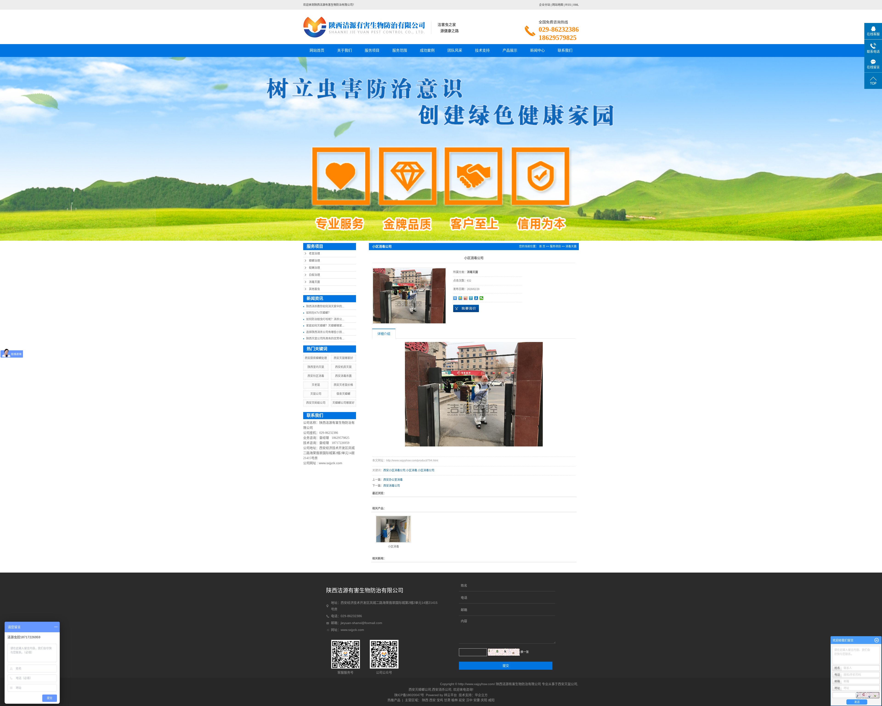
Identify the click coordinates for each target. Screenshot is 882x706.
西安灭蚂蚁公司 (315, 402)
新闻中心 (537, 50)
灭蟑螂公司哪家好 (343, 402)
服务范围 (399, 50)
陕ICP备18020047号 (409, 695)
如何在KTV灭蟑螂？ (318, 312)
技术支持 (482, 50)
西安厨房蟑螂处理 (316, 358)
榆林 (454, 700)
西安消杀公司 (441, 689)
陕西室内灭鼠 (316, 367)
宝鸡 (440, 700)
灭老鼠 (316, 385)
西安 (432, 700)
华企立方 (481, 695)
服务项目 (372, 50)
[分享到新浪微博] (466, 298)
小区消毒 (411, 470)
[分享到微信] (481, 298)
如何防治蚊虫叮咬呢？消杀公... (325, 319)
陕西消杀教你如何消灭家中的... (325, 306)
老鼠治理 (314, 253)
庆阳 (484, 700)
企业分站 (544, 4)
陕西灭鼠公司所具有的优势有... (325, 338)
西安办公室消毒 (393, 479)
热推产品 (393, 700)
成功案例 (427, 50)
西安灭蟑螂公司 (420, 689)
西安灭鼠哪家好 (343, 358)
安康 (476, 700)
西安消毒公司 (391, 485)
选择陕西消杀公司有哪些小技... (325, 332)
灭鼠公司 (315, 393)
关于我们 (344, 50)
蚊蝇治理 (314, 267)
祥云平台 (450, 695)
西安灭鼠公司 (567, 684)
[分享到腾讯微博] (471, 298)
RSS (568, 4)
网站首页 (317, 50)
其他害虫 (314, 289)
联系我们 (565, 50)
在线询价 (466, 308)
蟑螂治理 (314, 260)
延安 (462, 700)
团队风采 (454, 50)
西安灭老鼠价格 (343, 385)
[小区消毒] (393, 529)
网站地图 (557, 4)
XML (576, 4)
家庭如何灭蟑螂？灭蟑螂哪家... (325, 325)
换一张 (524, 652)
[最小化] (876, 640)
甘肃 (447, 700)
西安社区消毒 (316, 376)
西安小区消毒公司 (394, 470)
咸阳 (491, 700)
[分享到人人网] (476, 298)
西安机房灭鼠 (343, 367)
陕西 (425, 700)
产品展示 (510, 50)
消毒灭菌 (314, 282)
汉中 (469, 700)
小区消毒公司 (426, 470)
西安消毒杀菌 (343, 376)
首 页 (542, 246)
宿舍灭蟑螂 (343, 393)
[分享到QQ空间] (460, 298)
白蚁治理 (314, 275)
